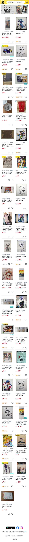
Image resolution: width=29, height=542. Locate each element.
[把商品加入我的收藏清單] (9, 42)
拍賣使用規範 (20, 535)
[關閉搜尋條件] (15, 2)
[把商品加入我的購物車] (12, 42)
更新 (25, 531)
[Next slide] (13, 23)
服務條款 (7, 535)
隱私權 (13, 535)
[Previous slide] (2, 23)
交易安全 (15, 539)
